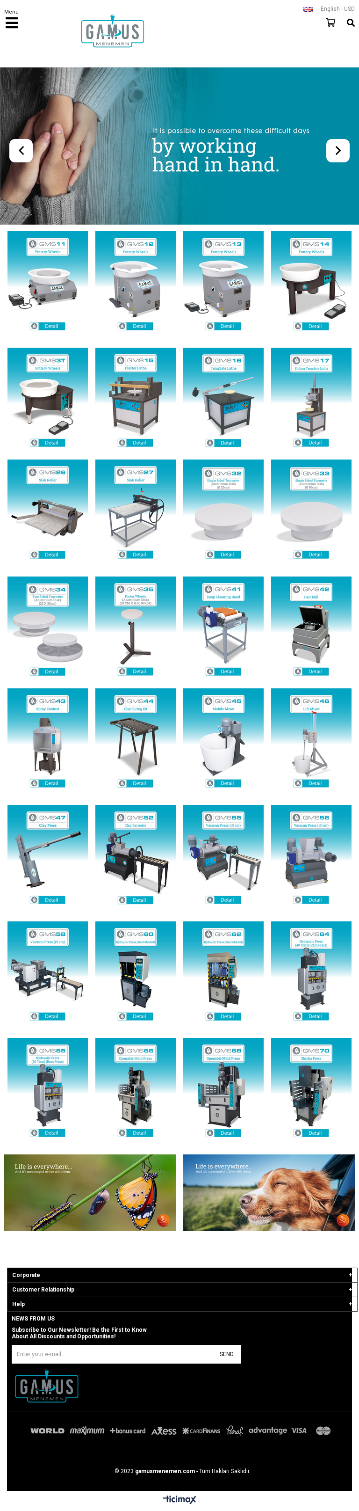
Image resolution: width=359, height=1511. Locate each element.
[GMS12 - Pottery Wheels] (135, 284)
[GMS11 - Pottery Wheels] (47, 284)
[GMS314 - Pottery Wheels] (311, 284)
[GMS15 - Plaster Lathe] (135, 401)
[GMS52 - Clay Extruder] (135, 858)
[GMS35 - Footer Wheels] (135, 630)
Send (227, 1354)
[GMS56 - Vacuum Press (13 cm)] (311, 858)
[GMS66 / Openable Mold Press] (135, 1091)
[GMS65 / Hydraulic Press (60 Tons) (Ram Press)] (47, 1091)
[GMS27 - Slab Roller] (135, 513)
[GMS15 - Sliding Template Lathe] (311, 401)
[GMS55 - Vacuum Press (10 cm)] (223, 858)
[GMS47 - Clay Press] (47, 858)
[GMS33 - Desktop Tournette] (311, 513)
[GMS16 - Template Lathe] (223, 401)
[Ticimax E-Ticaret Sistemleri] (179, 1500)
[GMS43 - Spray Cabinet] (47, 742)
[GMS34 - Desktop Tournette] (47, 630)
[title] (90, 1193)
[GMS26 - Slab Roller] (47, 513)
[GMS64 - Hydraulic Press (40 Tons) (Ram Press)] (311, 975)
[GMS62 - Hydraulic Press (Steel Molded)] (223, 975)
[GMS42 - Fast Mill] (311, 630)
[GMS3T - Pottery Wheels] (47, 401)
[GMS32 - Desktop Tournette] (223, 513)
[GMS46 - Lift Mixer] (311, 742)
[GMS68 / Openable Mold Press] (223, 1091)
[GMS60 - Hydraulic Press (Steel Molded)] (135, 975)
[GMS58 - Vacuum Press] (47, 975)
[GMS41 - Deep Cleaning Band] (223, 630)
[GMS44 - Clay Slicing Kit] (135, 742)
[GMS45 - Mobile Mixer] (223, 742)
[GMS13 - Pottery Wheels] (223, 284)
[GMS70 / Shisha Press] (311, 1091)
